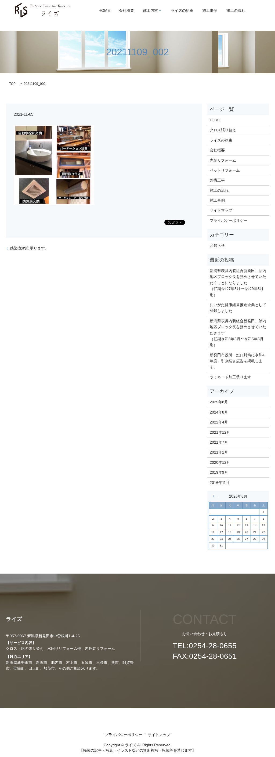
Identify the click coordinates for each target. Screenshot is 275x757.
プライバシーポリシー (228, 220)
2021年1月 (219, 452)
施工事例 (209, 10)
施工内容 (150, 10)
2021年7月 (219, 442)
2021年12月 (220, 432)
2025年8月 (219, 402)
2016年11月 (220, 482)
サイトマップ (221, 210)
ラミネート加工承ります (230, 377)
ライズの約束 (182, 10)
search (258, 11)
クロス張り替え (223, 130)
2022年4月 (219, 422)
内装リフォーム (223, 160)
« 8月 (215, 496)
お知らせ (217, 245)
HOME (104, 10)
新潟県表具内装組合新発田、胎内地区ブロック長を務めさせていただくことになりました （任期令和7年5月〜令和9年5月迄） (238, 283)
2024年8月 (219, 412)
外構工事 (217, 180)
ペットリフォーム (225, 170)
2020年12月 (220, 462)
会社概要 (126, 10)
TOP (12, 84)
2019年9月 (219, 472)
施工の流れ (235, 10)
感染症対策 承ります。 (29, 248)
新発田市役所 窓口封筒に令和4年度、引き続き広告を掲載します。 (237, 361)
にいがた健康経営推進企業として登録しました (238, 308)
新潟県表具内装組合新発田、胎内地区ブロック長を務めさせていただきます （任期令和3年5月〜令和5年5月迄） (238, 333)
